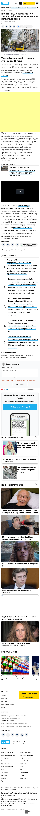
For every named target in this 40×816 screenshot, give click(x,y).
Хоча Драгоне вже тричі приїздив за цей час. (22, 325)
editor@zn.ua (27, 726)
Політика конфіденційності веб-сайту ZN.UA (12, 809)
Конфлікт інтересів (25, 758)
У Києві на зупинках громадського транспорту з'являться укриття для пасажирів (22, 171)
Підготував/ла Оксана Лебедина (13, 250)
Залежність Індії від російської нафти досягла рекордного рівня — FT (14, 678)
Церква (3, 778)
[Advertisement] (20, 112)
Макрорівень (5, 758)
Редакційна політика (8, 704)
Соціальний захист (26, 752)
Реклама (4, 701)
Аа (20, 3)
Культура (4, 781)
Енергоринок (5, 761)
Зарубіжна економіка (26, 755)
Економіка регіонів (7, 766)
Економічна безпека (26, 761)
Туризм (22, 775)
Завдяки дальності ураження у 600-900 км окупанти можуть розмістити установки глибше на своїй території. (23, 306)
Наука (3, 769)
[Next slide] (37, 8)
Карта (3, 707)
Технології (4, 772)
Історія (22, 769)
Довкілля (4, 775)
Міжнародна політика (8, 755)
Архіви (3, 695)
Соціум (22, 767)
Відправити (20, 384)
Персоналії (23, 764)
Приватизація (5, 764)
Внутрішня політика (7, 752)
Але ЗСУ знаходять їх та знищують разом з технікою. (23, 342)
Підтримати (29, 3)
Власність (23, 778)
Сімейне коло (24, 772)
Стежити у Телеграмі (21, 407)
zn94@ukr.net (23, 723)
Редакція (4, 698)
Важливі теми (6, 7)
